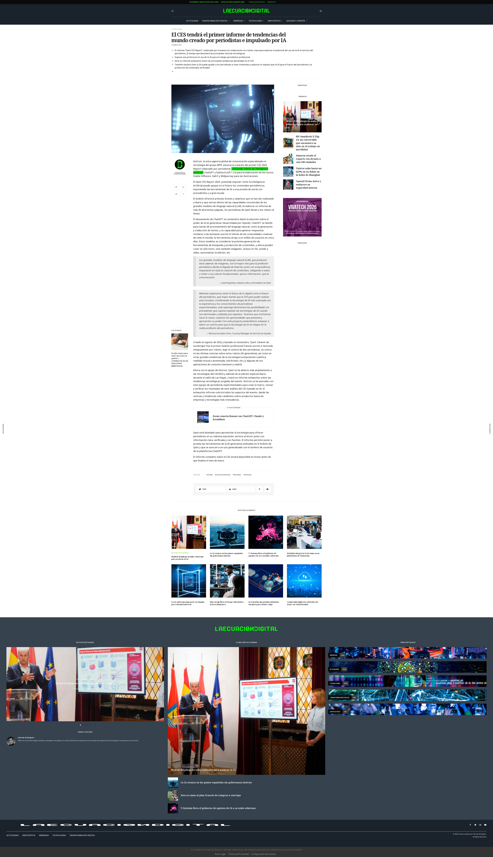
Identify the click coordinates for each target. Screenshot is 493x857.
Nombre (157, 425)
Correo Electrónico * (163, 415)
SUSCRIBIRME (163, 452)
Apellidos (158, 434)
